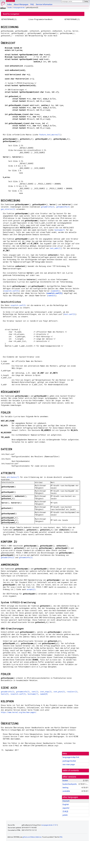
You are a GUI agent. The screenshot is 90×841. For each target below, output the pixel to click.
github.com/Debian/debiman (32, 837)
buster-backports (70, 784)
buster (10, 7)
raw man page (69, 764)
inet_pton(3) (59, 692)
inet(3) (35, 692)
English (66, 804)
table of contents (71, 770)
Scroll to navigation (11, 14)
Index (9, 4)
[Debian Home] (3, 5)
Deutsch (66, 801)
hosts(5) (5, 694)
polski (65, 815)
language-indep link (71, 757)
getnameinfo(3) (63, 207)
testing (65, 787)
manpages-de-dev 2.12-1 (49, 825)
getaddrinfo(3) (47, 207)
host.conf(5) (69, 314)
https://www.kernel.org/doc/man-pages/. (19, 712)
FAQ (32, 4)
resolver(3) (72, 692)
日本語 (65, 811)
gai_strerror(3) (8, 209)
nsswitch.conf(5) (11, 291)
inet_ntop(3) (46, 692)
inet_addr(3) (55, 248)
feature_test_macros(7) (49, 135)
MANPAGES (10, 1)
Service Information (44, 4)
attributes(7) (13, 477)
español (66, 808)
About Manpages (21, 4)
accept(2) (31, 589)
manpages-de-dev (19, 7)
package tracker (69, 761)
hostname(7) (59, 230)
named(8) (55, 291)
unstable (66, 791)
